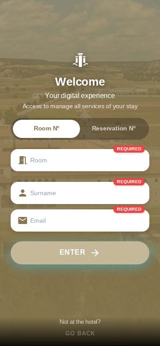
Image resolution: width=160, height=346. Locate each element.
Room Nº (46, 128)
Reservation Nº (114, 128)
